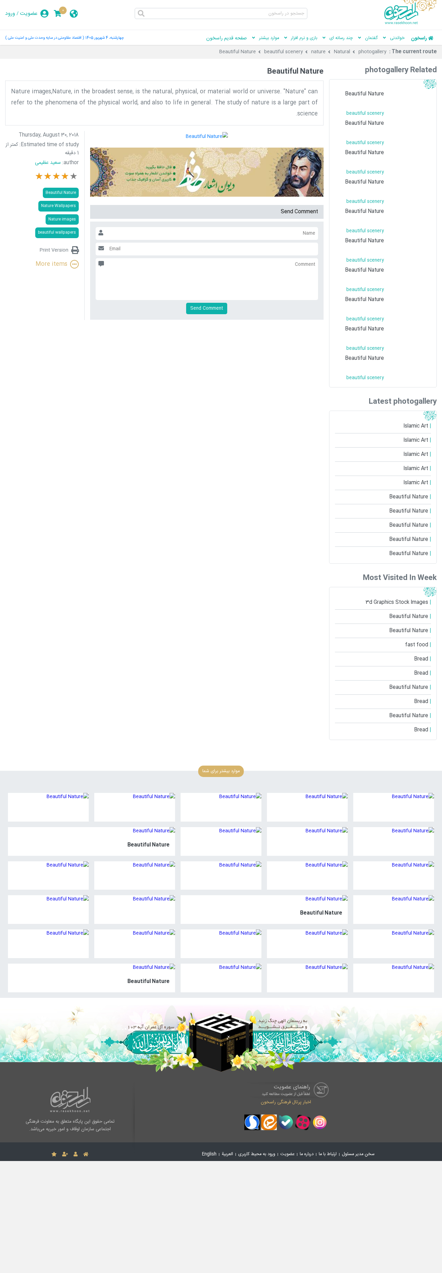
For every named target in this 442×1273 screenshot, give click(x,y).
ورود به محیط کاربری (256, 1154)
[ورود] (75, 1154)
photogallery (372, 52)
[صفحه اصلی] (85, 1154)
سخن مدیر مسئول (358, 1154)
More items (51, 264)
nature (318, 52)
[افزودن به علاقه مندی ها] (54, 1154)
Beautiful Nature (237, 52)
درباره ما (307, 1154)
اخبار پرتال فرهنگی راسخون (286, 1102)
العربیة (227, 1154)
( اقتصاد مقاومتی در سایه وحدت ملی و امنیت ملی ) (44, 38)
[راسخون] (410, 23)
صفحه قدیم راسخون (226, 38)
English (209, 1154)
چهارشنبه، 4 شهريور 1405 (104, 38)
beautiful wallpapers (57, 232)
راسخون (419, 38)
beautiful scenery (283, 52)
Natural (342, 52)
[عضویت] (65, 1154)
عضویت (29, 13)
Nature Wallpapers (58, 206)
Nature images (62, 219)
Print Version (54, 250)
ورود (10, 13)
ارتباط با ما (328, 1154)
